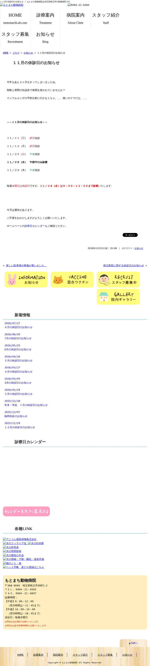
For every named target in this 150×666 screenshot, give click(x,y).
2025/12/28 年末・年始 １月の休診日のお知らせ (26, 402)
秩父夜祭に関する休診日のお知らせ (123, 265)
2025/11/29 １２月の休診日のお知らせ (19, 425)
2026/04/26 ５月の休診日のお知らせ (18, 358)
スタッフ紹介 (106, 18)
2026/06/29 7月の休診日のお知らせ (17, 336)
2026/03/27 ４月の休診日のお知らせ (18, 369)
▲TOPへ (133, 643)
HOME (15, 18)
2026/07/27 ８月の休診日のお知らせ (18, 325)
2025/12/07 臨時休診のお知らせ (15, 414)
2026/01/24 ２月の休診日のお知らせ (18, 391)
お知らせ (45, 38)
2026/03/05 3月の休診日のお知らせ (17, 380)
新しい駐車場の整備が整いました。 (26, 265)
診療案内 (45, 18)
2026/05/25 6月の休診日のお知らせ (17, 347)
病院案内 (76, 18)
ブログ (16, 53)
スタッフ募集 (15, 38)
